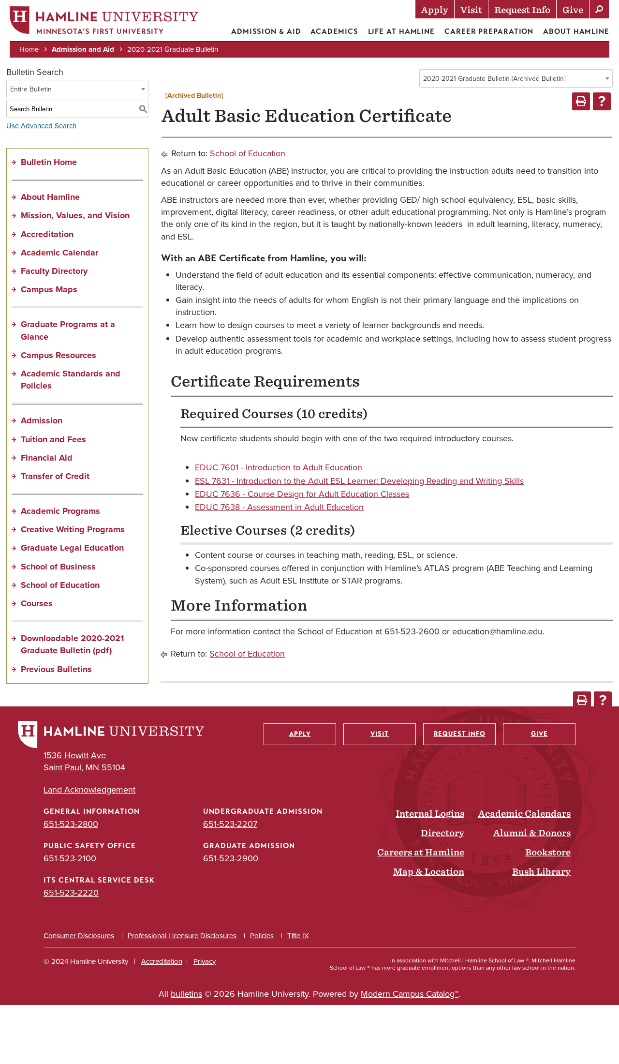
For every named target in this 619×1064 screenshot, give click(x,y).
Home (29, 49)
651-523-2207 (230, 824)
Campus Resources (58, 355)
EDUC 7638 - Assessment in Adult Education (279, 507)
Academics (334, 31)
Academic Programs (60, 511)
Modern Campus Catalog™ (409, 994)
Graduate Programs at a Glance (68, 330)
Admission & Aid (266, 31)
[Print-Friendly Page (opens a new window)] (581, 101)
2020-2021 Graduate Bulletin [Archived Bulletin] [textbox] (494, 79)
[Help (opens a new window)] (602, 101)
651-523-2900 (230, 858)
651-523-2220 (71, 892)
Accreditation (47, 234)
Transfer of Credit (55, 476)
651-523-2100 (70, 858)
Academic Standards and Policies (70, 379)
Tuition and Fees (53, 439)
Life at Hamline (401, 31)
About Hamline (576, 31)
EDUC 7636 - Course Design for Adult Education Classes (302, 494)
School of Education (60, 585)
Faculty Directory (54, 271)
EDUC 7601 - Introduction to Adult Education (278, 467)
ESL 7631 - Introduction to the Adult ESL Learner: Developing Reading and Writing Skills (359, 481)
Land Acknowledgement (89, 790)
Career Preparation (488, 31)
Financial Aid (47, 457)
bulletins (186, 994)
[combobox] (516, 78)
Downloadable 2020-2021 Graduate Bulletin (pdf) (72, 644)
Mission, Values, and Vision (75, 215)
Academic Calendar (59, 252)
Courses (37, 603)
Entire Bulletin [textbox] (31, 89)
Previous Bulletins (56, 669)
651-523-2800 (71, 824)
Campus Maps (49, 289)
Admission (41, 420)
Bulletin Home (49, 162)
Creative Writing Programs (73, 529)
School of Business (58, 566)
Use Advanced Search (41, 125)
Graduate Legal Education (72, 547)
